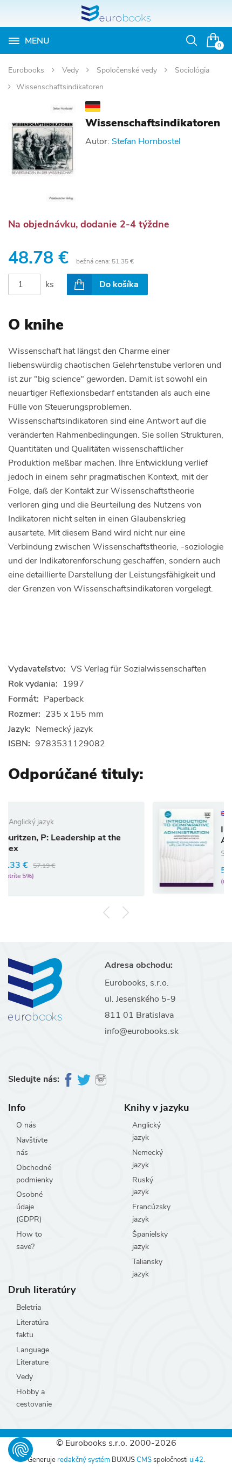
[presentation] (106, 912)
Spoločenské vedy (128, 70)
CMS (144, 1460)
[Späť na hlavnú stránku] (116, 13)
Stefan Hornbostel (146, 141)
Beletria (28, 1307)
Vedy (71, 70)
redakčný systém (83, 1460)
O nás (26, 1125)
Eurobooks (27, 70)
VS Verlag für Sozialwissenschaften (138, 669)
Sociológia (192, 70)
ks (49, 284)
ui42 (196, 1460)
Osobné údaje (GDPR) (29, 1206)
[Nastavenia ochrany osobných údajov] (20, 1449)
